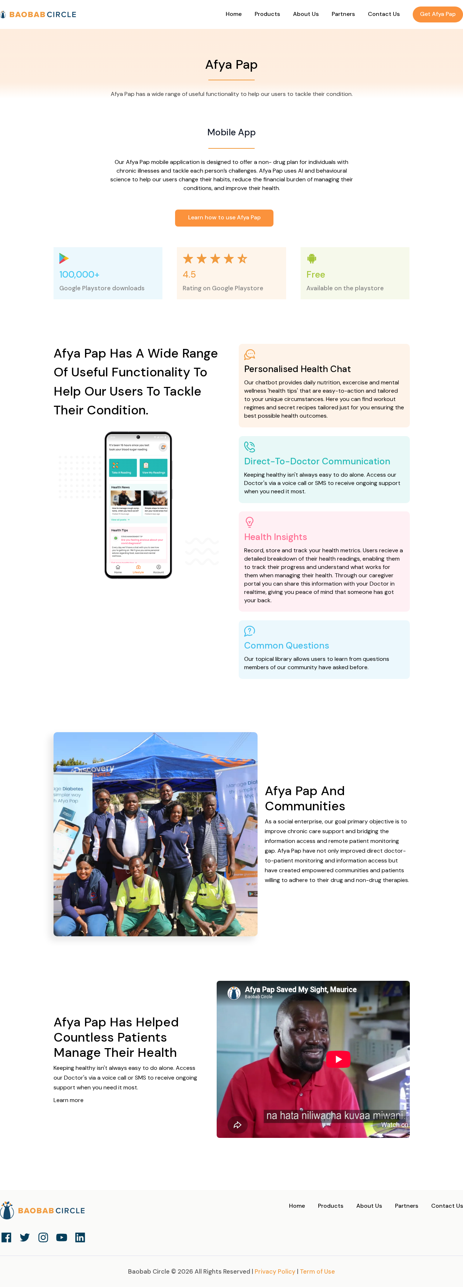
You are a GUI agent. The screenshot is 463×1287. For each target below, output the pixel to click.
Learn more (69, 1100)
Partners (344, 14)
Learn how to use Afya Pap (224, 217)
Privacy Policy (275, 1271)
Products (331, 1206)
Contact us (384, 14)
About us (306, 14)
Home (234, 14)
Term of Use (317, 1271)
